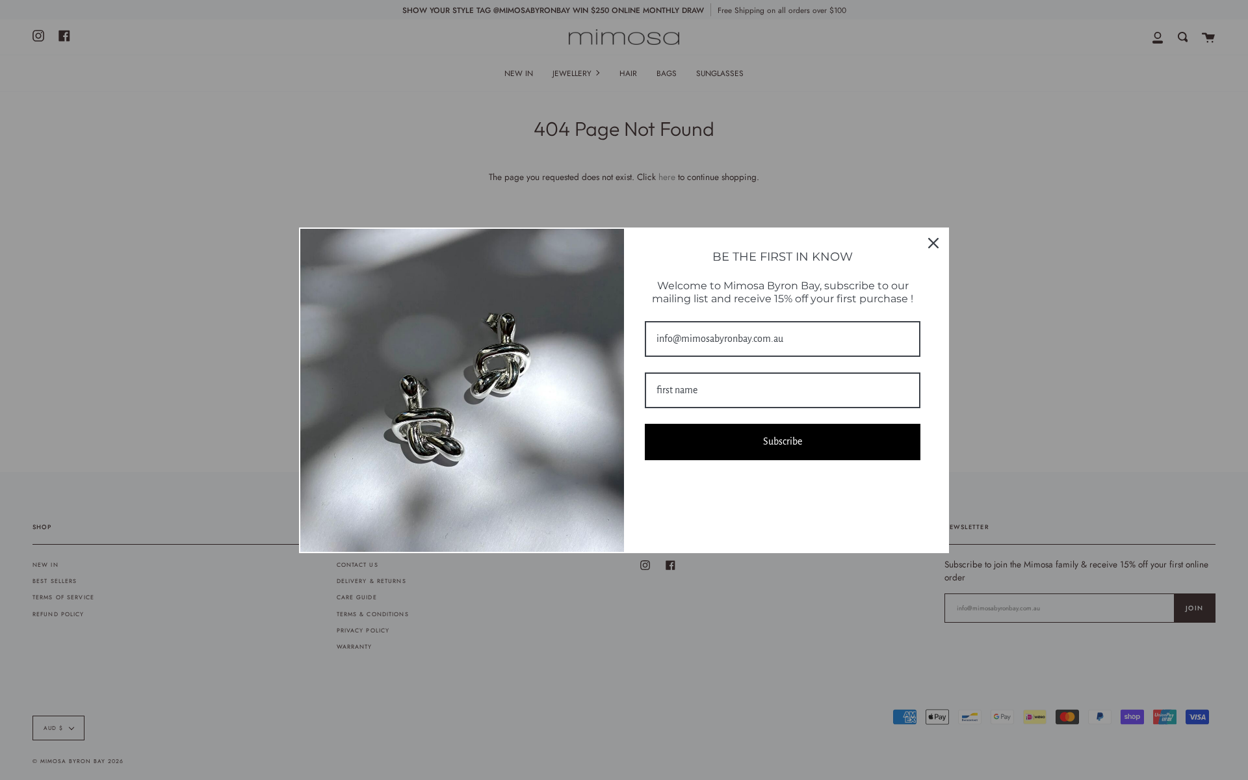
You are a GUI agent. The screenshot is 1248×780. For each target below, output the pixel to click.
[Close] (933, 243)
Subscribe (782, 441)
